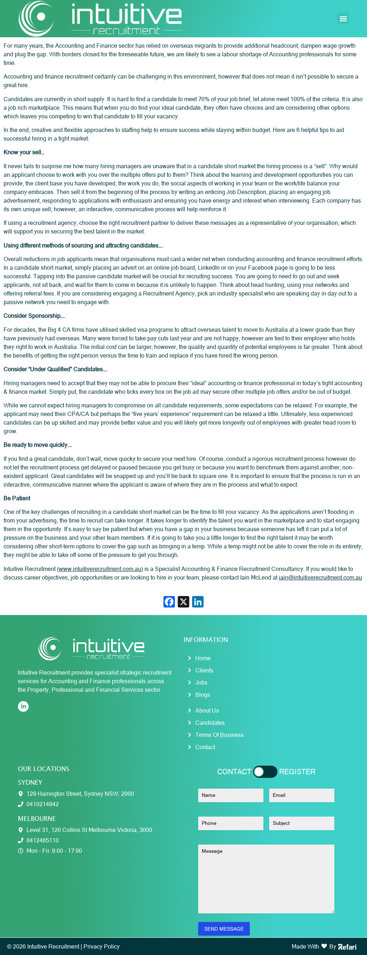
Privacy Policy (102, 946)
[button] (343, 18)
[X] (183, 602)
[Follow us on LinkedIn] (23, 706)
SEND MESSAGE (224, 929)
